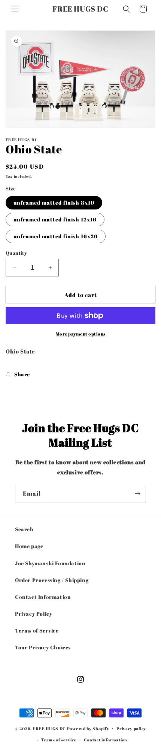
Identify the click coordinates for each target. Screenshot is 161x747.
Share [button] (22, 374)
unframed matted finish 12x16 (55, 219)
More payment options (81, 334)
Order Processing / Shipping (51, 580)
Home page (29, 545)
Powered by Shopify (88, 728)
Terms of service (58, 740)
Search (24, 529)
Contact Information (43, 596)
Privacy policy (131, 728)
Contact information (105, 740)
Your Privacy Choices (43, 647)
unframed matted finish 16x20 (55, 236)
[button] (15, 9)
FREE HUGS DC (49, 728)
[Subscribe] (137, 493)
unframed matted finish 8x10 (53, 202)
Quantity (16, 252)
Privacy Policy (33, 613)
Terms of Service (37, 630)
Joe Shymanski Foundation (50, 563)
